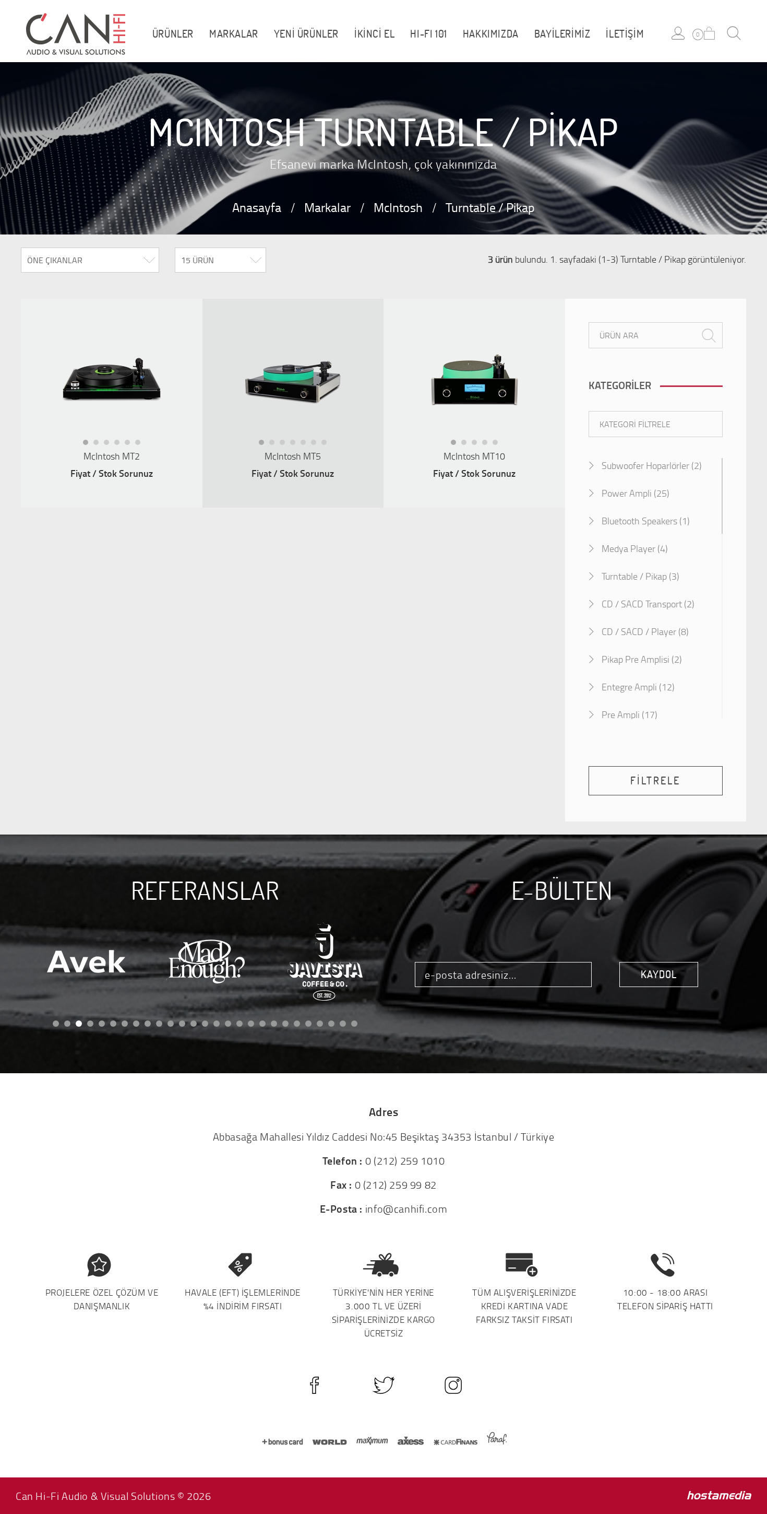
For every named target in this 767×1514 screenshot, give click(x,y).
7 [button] (327, 445)
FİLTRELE (655, 780)
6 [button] (140, 445)
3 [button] (109, 445)
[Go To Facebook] (314, 1385)
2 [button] (99, 445)
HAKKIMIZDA (491, 34)
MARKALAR (233, 34)
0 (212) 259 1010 (405, 1160)
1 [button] (88, 445)
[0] (709, 33)
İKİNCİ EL (374, 34)
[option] (111, 382)
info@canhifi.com (406, 1208)
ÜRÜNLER (173, 34)
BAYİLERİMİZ (562, 34)
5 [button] (130, 445)
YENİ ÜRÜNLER (306, 34)
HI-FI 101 (428, 34)
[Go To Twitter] (384, 1385)
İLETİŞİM (625, 34)
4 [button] (120, 445)
